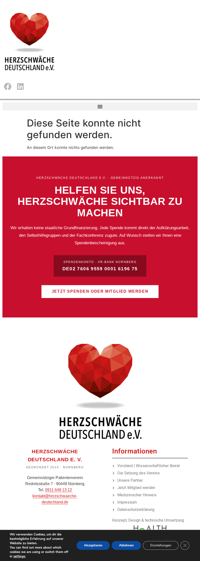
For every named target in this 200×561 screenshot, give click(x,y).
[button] (100, 106)
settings (19, 556)
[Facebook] (7, 86)
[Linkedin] (20, 86)
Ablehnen (126, 545)
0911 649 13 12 (58, 490)
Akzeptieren (93, 545)
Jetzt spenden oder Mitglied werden (100, 291)
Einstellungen (160, 545)
